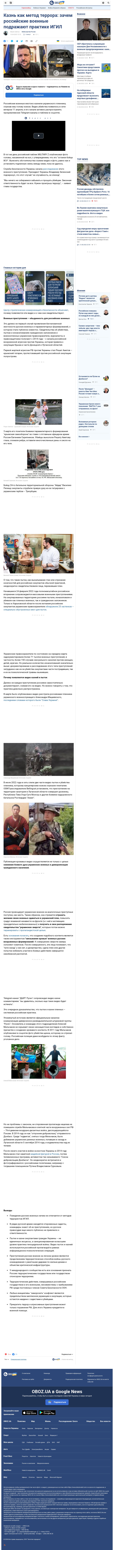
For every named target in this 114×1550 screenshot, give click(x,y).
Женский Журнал (56, 1477)
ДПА (48, 1442)
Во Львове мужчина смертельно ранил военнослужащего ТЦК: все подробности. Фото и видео (93, 210)
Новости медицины (28, 1470)
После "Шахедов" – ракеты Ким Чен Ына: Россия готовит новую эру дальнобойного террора (90, 391)
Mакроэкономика (43, 1463)
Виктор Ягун (82, 319)
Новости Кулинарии (44, 1456)
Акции (47, 1449)
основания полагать (19, 935)
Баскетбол (32, 1435)
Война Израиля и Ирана (57, 8)
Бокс (46, 1435)
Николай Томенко (84, 334)
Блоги (75, 1421)
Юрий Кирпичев (84, 430)
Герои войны (26, 8)
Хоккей (40, 1435)
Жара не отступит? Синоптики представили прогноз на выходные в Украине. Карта (88, 68)
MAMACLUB (41, 1470)
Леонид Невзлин (84, 397)
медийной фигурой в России (45, 1154)
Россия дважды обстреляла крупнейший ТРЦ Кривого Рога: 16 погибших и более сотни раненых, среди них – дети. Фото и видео (93, 192)
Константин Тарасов (85, 304)
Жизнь (48, 1421)
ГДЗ (23, 1442)
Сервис (53, 1449)
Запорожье (38, 1428)
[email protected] (29, 1533)
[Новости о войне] (56, 1360)
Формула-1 (53, 1435)
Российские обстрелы (84, 8)
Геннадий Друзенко (85, 382)
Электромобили (37, 1449)
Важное (81, 14)
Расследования (65, 1421)
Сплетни (32, 1477)
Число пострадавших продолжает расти (92, 198)
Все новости (105, 1421)
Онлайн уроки (40, 1442)
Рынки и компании (28, 1463)
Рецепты (25, 1456)
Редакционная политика (18, 1359)
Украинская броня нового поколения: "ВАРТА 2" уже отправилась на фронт (90, 406)
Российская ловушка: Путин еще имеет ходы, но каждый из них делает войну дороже (89, 313)
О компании (26, 1373)
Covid (49, 1470)
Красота (39, 1477)
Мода (46, 1477)
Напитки (33, 1456)
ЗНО (53, 1442)
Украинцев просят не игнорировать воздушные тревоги (90, 54)
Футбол (24, 1435)
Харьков (30, 1428)
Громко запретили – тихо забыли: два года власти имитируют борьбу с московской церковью (89, 328)
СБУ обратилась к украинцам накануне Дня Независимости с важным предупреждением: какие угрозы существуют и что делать (93, 47)
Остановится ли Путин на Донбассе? (89, 377)
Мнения (81, 290)
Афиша (24, 1477)
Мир (33, 1421)
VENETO (71, 8)
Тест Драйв (26, 1449)
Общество (90, 1421)
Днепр (46, 1428)
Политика (21, 1421)
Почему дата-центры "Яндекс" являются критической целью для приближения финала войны (88, 298)
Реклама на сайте (28, 1379)
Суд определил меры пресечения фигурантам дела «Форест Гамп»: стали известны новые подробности (93, 231)
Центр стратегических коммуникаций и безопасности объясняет (36, 310)
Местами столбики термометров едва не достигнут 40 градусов (85, 78)
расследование (50, 169)
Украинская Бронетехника (87, 412)
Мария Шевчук (15, 32)
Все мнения (83, 437)
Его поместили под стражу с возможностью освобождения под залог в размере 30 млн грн (93, 240)
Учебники (30, 1442)
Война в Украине (39, 8)
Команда (47, 1373)
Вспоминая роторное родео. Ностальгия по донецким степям (88, 424)
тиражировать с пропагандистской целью (25, 930)
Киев (23, 1428)
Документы (48, 1379)
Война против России (29, 32)
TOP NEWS (82, 159)
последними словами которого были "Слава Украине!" (31, 700)
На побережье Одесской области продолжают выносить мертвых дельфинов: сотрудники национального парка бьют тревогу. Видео (88, 94)
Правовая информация (73, 1373)
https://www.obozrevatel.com (77, 1487)
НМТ (58, 1442)
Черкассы (54, 1428)
